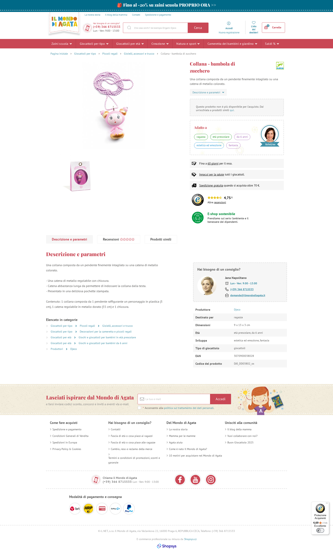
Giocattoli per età (128, 44)
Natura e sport (186, 44)
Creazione (158, 44)
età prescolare (221, 136)
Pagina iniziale (59, 53)
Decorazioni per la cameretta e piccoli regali (106, 331)
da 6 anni (242, 136)
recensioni (220, 202)
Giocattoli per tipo (93, 44)
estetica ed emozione (209, 145)
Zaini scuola (60, 44)
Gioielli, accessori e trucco (139, 53)
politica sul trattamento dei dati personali (189, 408)
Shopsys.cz (190, 539)
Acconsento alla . (178, 408)
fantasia (233, 145)
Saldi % (270, 44)
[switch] (320, 530)
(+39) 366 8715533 (107, 27)
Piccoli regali (110, 53)
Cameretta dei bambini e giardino (231, 44)
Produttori (57, 349)
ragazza (201, 136)
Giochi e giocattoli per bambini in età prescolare (107, 337)
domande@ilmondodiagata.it (247, 295)
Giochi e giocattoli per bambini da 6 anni (103, 343)
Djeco (73, 349)
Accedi (220, 399)
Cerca (198, 27)
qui (232, 110)
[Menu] (327, 504)
